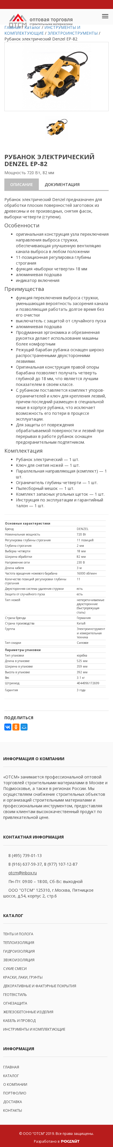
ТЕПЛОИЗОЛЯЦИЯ (18, 942)
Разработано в (47, 1141)
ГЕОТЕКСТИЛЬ (15, 994)
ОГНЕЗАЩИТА (15, 1003)
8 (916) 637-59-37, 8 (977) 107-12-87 (42, 864)
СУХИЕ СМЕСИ (15, 968)
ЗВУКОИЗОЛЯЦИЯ (18, 960)
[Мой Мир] (24, 727)
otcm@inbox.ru (22, 872)
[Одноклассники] (15, 727)
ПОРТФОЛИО (14, 1093)
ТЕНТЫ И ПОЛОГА (18, 934)
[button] (91, 17)
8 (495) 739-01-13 (25, 855)
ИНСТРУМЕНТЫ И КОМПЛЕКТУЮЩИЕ (34, 1029)
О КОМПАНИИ (15, 1084)
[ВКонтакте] (7, 727)
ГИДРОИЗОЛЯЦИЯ (19, 951)
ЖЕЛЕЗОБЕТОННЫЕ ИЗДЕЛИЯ (28, 1012)
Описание (21, 184)
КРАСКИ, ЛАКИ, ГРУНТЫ (23, 977)
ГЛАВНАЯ (11, 1067)
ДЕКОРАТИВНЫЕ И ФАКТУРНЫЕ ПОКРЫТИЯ (39, 986)
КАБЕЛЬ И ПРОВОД (19, 1020)
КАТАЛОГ (11, 1075)
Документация (62, 184)
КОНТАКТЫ (12, 1110)
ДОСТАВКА (12, 1101)
